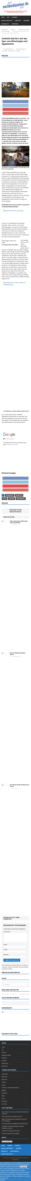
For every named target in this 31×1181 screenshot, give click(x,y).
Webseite (6, 954)
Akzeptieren (23, 1166)
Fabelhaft (18, 20)
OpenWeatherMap (24, 994)
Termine (9, 1145)
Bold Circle (4, 1079)
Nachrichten (5, 1074)
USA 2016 (11, 498)
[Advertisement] (15, 69)
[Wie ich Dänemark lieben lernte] (5, 779)
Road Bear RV (20, 498)
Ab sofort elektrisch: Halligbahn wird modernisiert (14, 1123)
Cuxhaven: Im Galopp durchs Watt (10, 1131)
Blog (4, 498)
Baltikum (4, 1090)
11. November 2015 (8, 49)
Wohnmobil (9, 495)
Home (2, 17)
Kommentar (6, 932)
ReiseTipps (19, 495)
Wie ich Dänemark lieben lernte (17, 653)
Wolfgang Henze (21, 49)
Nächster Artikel (15, 512)
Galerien (14, 17)
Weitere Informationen (13, 1166)
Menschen (4, 1076)
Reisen (13, 29)
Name (5, 944)
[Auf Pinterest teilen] (15, 109)
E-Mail (5, 949)
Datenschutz (5, 24)
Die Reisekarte (14, 1151)
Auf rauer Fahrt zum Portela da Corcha (12, 1116)
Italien (3, 1096)
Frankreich (4, 1093)
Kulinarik (26, 20)
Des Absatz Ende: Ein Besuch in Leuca (19, 785)
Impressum (15, 24)
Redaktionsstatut (6, 20)
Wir (8, 17)
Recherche (4, 1101)
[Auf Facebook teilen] (15, 101)
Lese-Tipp (4, 1104)
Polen (3, 1098)
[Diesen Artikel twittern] (15, 105)
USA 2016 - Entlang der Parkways (11, 51)
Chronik (17, 1145)
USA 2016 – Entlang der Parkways (10, 1087)
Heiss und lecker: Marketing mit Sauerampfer (18, 521)
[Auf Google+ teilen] (15, 113)
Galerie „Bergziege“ (7, 1148)
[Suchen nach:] (15, 984)
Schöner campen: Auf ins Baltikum (10, 1133)
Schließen (2, 1180)
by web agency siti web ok (9, 994)
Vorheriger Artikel (15, 510)
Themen (4, 1082)
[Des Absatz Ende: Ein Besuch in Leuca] (5, 911)
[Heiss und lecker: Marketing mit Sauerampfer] (5, 648)
